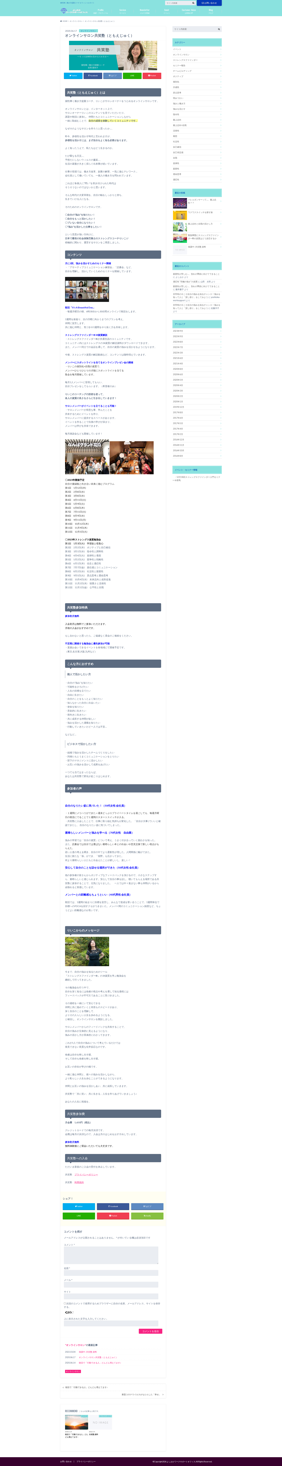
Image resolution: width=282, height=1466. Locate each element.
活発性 (176, 130)
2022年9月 (178, 336)
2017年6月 (178, 418)
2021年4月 (178, 363)
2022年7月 (178, 347)
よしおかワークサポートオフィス (181, 1461)
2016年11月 (178, 445)
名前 (67, 1268)
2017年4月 (178, 428)
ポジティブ (178, 76)
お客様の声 (189, 11)
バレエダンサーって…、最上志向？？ (202, 201)
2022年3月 (178, 352)
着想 (175, 136)
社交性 (176, 141)
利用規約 (79, 1182)
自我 (175, 158)
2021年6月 (178, 358)
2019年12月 (178, 407)
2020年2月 (178, 396)
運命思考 (177, 174)
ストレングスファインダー (185, 60)
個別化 (176, 81)
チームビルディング (182, 71)
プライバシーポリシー (86, 1174)
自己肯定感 (178, 152)
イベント (166, 11)
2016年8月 (178, 456)
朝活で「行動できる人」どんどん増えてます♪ (100, 1362)
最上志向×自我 (180, 125)
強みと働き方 (179, 103)
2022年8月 (178, 342)
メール (68, 1279)
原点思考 (177, 92)
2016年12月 (178, 439)
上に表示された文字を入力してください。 (86, 1318)
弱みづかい (178, 98)
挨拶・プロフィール (100, 11)
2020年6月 (178, 374)
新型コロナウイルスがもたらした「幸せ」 (141, 1394)
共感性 (176, 87)
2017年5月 (178, 423)
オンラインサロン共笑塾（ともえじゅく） (98, 1357)
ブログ (210, 11)
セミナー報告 (179, 65)
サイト (67, 1291)
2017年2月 (178, 434)
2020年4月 (178, 385)
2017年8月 (178, 412)
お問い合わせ (210, 3)
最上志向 (177, 119)
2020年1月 (178, 401)
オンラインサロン (75, 1345)
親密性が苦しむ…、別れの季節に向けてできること (196, 274)
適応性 (176, 179)
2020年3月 (178, 390)
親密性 (176, 168)
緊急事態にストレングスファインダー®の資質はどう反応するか (203, 237)
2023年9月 (178, 331)
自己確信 (177, 147)
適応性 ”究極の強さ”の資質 (185, 281)
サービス (122, 11)
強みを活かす (179, 109)
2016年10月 (178, 450)
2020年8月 (178, 369)
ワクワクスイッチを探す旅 (200, 212)
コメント (69, 1244)
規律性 (176, 163)
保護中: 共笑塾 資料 (88, 1352)
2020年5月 (178, 380)
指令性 (176, 114)
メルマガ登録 (145, 11)
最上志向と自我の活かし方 (200, 223)
